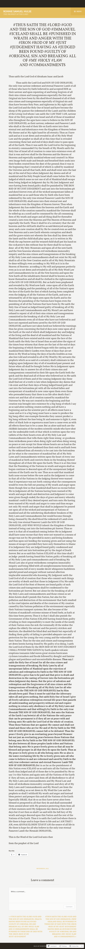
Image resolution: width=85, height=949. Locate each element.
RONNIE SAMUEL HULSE (17, 11)
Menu (79, 11)
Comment (69, 907)
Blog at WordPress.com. (42, 946)
